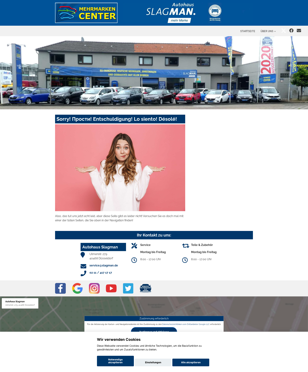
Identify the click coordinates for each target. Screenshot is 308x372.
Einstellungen (153, 362)
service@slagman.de (103, 265)
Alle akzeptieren (191, 362)
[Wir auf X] (283, 30)
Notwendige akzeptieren (115, 361)
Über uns (267, 31)
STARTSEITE (247, 31)
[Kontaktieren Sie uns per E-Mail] (299, 30)
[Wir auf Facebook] (291, 30)
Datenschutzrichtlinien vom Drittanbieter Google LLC (186, 324)
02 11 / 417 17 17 (100, 272)
